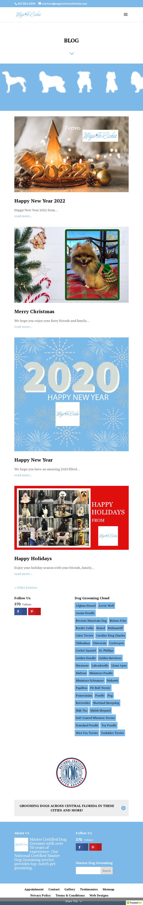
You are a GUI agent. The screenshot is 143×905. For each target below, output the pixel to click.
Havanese (82, 665)
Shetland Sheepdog (106, 703)
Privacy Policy (40, 895)
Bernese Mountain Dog (91, 621)
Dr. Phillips (106, 650)
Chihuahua (83, 643)
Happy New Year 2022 (39, 201)
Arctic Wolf (106, 606)
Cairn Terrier (84, 635)
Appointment (34, 889)
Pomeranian (84, 695)
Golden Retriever (110, 658)
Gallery (69, 889)
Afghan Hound (86, 606)
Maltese (81, 673)
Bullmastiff (115, 628)
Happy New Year (33, 460)
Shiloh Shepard (100, 710)
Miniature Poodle (101, 673)
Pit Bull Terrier (100, 688)
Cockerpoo (116, 643)
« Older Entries (25, 587)
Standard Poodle (87, 725)
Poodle (99, 695)
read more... (23, 216)
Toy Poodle (108, 725)
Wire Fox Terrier (87, 733)
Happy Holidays (33, 558)
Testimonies (89, 889)
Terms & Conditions (70, 895)
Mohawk (112, 680)
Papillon (81, 688)
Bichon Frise (118, 621)
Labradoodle (100, 665)
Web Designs (99, 895)
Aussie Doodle (85, 613)
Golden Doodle (86, 658)
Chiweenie (99, 643)
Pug (110, 695)
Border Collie (84, 628)
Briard (100, 628)
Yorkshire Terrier (112, 733)
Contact (54, 889)
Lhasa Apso (119, 665)
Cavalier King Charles (110, 635)
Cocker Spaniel (86, 650)
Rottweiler (83, 703)
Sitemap (108, 889)
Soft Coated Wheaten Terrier (95, 718)
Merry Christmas (34, 311)
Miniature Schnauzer (90, 680)
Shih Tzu (81, 710)
